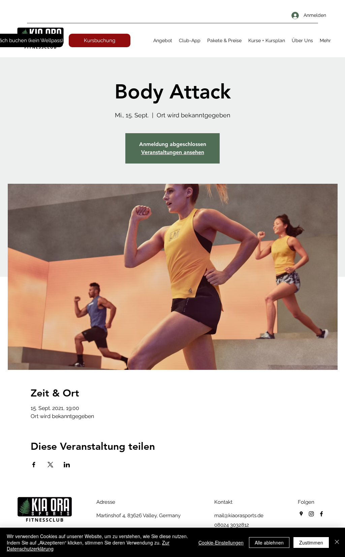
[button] (163, 40)
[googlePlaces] (301, 513)
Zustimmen (311, 542)
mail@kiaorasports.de (238, 515)
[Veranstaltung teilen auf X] (50, 464)
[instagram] (311, 513)
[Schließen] (337, 542)
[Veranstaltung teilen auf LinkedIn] (67, 464)
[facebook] (321, 513)
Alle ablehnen (269, 542)
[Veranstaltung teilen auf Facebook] (34, 464)
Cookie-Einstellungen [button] (221, 542)
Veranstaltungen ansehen (172, 152)
